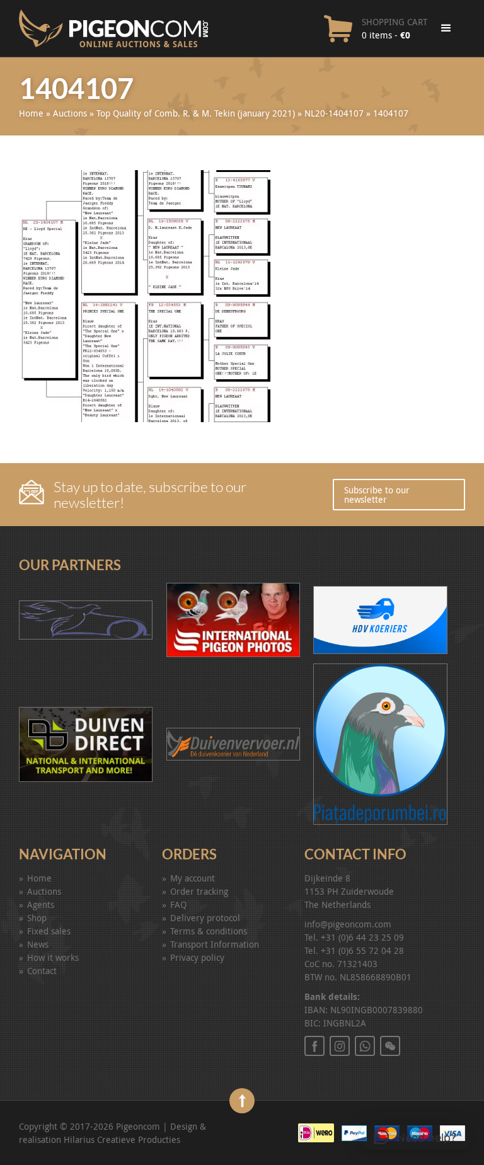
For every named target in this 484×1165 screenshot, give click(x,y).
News (38, 944)
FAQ (178, 904)
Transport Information (214, 944)
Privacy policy (197, 957)
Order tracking (199, 891)
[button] (415, 1137)
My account (192, 878)
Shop (37, 918)
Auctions (70, 113)
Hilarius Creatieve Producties (122, 1139)
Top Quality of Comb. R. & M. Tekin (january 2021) (195, 113)
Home (31, 113)
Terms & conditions (208, 931)
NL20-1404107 (334, 113)
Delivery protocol (205, 918)
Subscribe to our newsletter (377, 494)
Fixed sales (49, 931)
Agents (40, 904)
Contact (42, 971)
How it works (53, 957)
